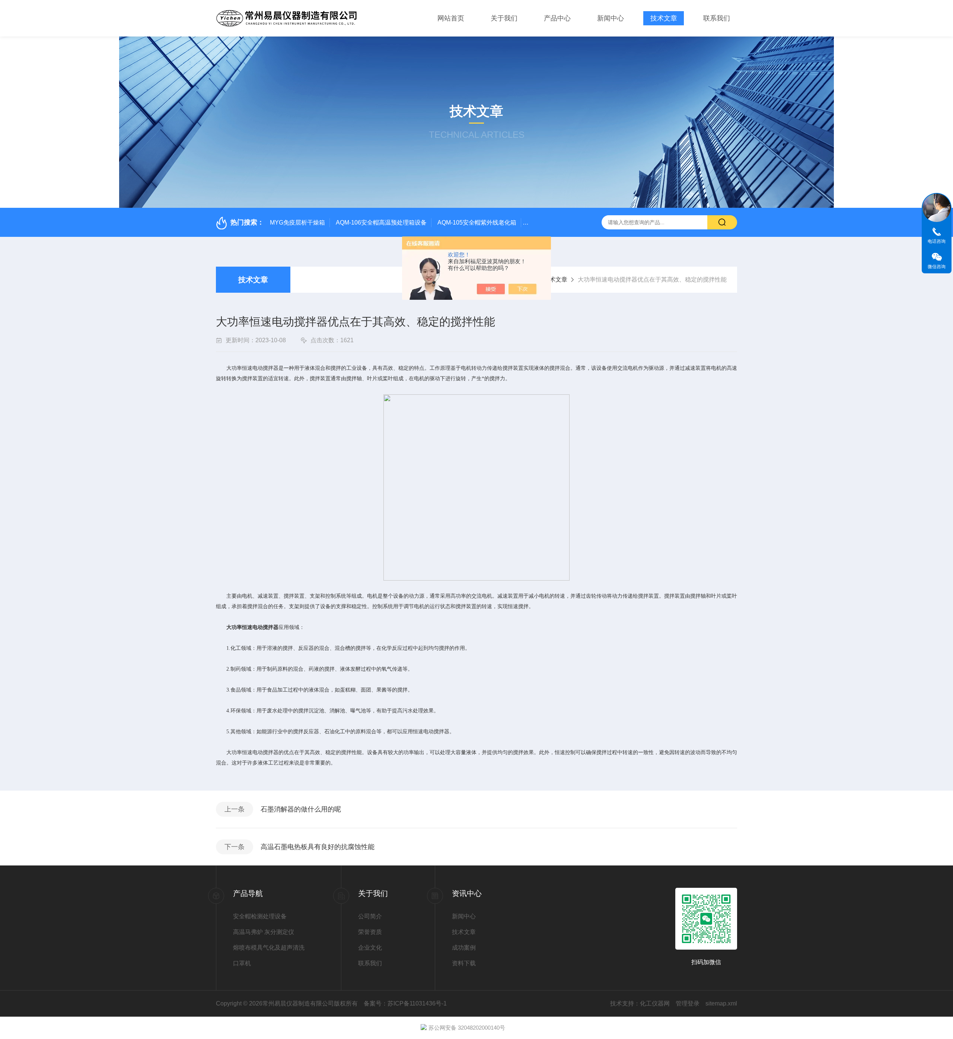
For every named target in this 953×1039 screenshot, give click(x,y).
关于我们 (504, 18)
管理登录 (687, 1003)
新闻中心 (610, 18)
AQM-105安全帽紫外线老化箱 (476, 222)
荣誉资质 (370, 932)
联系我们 (716, 18)
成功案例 (464, 947)
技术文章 (663, 18)
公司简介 (370, 916)
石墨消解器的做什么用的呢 (301, 809)
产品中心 (557, 18)
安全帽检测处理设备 (260, 916)
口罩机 (242, 963)
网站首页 (450, 18)
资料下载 (464, 963)
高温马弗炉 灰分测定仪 (263, 932)
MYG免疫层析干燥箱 (297, 222)
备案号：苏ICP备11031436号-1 (405, 1003)
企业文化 (370, 947)
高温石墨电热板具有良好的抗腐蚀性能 (317, 847)
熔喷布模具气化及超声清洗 (269, 947)
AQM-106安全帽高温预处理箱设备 (381, 222)
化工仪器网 (655, 1003)
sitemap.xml (721, 1003)
